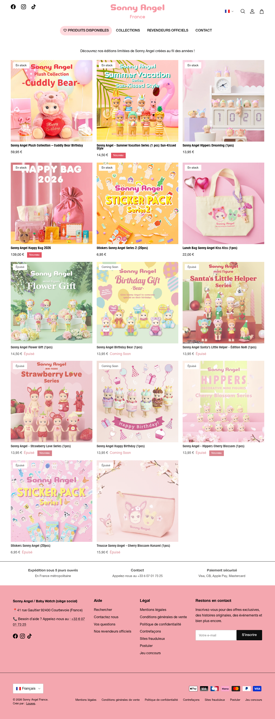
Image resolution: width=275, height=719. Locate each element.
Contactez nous (106, 617)
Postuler (146, 646)
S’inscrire (249, 635)
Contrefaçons (150, 631)
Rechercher (103, 610)
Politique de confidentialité (160, 624)
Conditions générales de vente (163, 617)
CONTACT (204, 30)
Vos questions (104, 624)
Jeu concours (150, 653)
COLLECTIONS (128, 30)
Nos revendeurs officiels (112, 631)
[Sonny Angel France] (137, 11)
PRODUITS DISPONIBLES (88, 30)
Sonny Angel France (35, 699)
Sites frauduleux (152, 638)
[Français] (229, 11)
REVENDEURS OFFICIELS (167, 30)
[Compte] (252, 11)
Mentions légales (153, 610)
